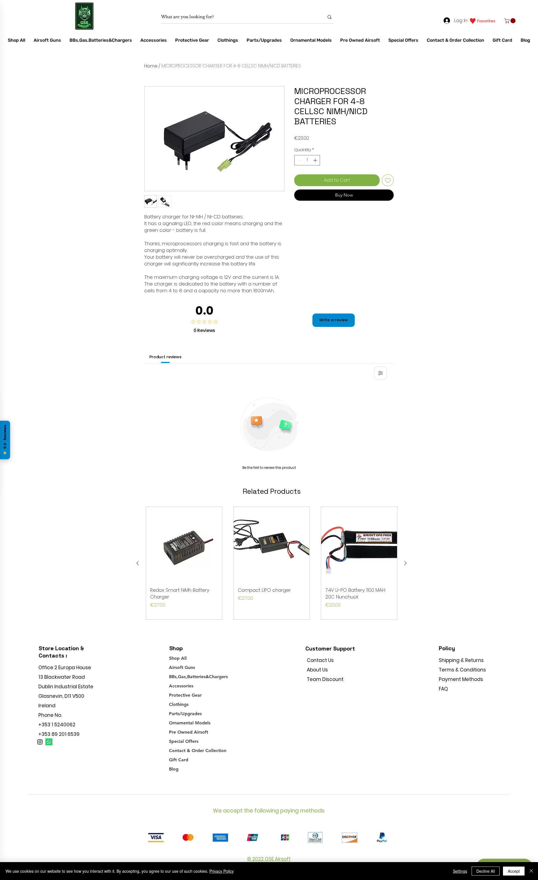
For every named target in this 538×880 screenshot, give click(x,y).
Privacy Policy (221, 871)
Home (150, 66)
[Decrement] (298, 160)
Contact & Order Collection (197, 750)
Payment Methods (461, 679)
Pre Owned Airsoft (188, 732)
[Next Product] (405, 563)
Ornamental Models (189, 722)
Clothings (179, 704)
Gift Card (178, 759)
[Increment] (315, 160)
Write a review (333, 320)
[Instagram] (39, 741)
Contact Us (320, 660)
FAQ (443, 688)
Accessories (181, 686)
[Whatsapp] (48, 741)
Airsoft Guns (182, 667)
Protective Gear (185, 695)
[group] (271, 563)
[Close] (531, 871)
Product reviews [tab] (165, 357)
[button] (510, 20)
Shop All (178, 658)
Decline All (485, 871)
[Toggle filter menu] (380, 373)
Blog (173, 769)
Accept (514, 871)
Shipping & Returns (461, 660)
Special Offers (183, 741)
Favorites (486, 21)
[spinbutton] (307, 160)
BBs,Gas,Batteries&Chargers (198, 676)
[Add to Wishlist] (388, 180)
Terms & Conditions (462, 669)
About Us (317, 669)
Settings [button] (460, 871)
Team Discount (325, 679)
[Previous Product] (137, 563)
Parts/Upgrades (185, 713)
